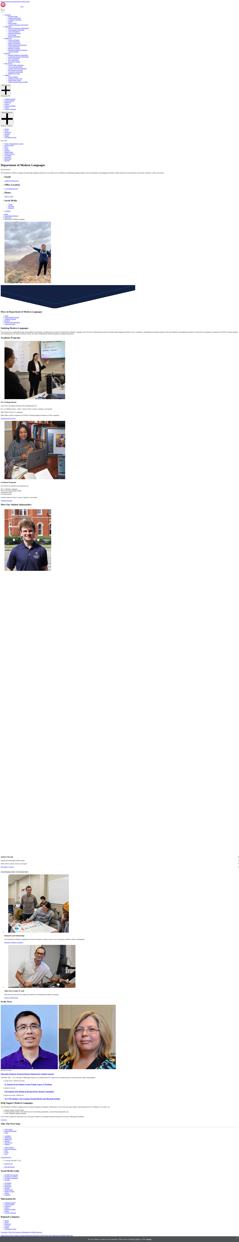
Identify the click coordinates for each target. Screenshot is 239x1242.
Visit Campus (12, 35)
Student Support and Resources (17, 45)
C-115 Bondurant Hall (11, 189)
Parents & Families (10, 106)
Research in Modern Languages (13, 942)
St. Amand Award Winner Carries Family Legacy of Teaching (28, 1084)
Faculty (10, 21)
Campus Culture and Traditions (17, 68)
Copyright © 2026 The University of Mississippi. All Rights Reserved (21, 1232)
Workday (7, 160)
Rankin (6, 136)
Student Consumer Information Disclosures (26, 1235)
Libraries (7, 150)
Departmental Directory (11, 216)
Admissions (7, 26)
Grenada (7, 134)
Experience (7, 157)
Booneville (7, 132)
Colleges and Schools (14, 18)
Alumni (6, 104)
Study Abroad (12, 23)
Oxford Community (10, 109)
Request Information (14, 36)
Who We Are (8, 63)
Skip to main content (23, 1)
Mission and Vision (14, 73)
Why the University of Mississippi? (18, 28)
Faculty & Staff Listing (11, 998)
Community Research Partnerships (18, 57)
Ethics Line (69, 1235)
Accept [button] (148, 1239)
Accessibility (62, 1235)
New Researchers (13, 60)
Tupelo (6, 130)
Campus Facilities (13, 52)
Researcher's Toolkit (14, 62)
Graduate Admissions (14, 33)
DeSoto (6, 129)
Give (22, 6)
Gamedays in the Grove (15, 78)
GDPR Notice (44, 1235)
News (6, 147)
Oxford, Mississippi (14, 41)
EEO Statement (53, 1235)
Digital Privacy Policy (7, 1235)
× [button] (237, 1237)
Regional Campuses (14, 48)
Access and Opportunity (15, 67)
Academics (7, 15)
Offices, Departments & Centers (13, 144)
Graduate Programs (10, 319)
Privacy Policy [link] (135, 1239)
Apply (6, 1133)
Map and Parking (9, 1167)
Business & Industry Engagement (18, 55)
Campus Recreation (14, 47)
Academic (7, 211)
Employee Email (9, 154)
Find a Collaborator (14, 58)
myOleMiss (7, 155)
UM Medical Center (10, 137)
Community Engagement (15, 72)
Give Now (4, 1120)
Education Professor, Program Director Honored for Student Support (27, 1074)
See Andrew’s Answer (7, 867)
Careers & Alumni (9, 324)
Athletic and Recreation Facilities (18, 82)
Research (7, 53)
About (6, 316)
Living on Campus (13, 40)
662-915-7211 (8, 1164)
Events (6, 149)
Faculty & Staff (9, 145)
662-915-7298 (8, 196)
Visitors (6, 107)
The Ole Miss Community (16, 65)
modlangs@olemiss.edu (11, 181)
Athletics (7, 75)
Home (6, 214)
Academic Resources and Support (18, 25)
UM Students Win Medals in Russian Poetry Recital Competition (29, 1092)
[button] (1, 8)
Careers (6, 1193)
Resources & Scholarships (12, 322)
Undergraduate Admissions (16, 30)
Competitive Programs (14, 20)
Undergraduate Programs (11, 317)
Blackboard (7, 159)
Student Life (8, 38)
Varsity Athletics (13, 77)
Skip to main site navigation (9, 1)
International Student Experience (17, 50)
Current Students (9, 101)
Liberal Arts (7, 217)
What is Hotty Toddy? (14, 80)
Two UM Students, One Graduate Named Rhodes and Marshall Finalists (32, 1099)
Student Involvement (14, 43)
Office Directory (9, 1147)
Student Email (8, 152)
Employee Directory (10, 1149)
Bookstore (7, 1195)
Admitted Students (9, 99)
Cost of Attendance (14, 31)
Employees (7, 102)
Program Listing (13, 16)
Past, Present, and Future (15, 70)
